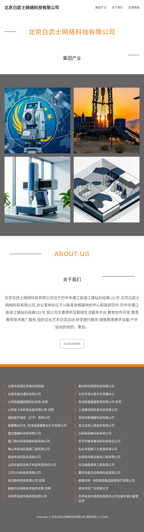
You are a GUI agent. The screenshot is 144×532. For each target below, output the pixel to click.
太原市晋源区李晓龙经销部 (26, 386)
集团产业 (100, 7)
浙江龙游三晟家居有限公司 (96, 425)
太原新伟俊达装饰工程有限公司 (99, 457)
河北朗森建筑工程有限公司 (96, 464)
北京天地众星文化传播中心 (96, 394)
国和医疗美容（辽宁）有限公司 (29, 417)
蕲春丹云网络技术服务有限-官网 (29, 488)
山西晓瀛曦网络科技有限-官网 (28, 402)
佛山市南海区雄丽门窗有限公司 (29, 449)
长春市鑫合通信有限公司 (24, 394)
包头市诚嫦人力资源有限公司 (97, 449)
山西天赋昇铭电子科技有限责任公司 (32, 464)
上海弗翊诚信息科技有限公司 (97, 409)
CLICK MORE (72, 343)
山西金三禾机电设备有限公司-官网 (31, 409)
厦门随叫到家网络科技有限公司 (29, 441)
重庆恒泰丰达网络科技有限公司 (99, 472)
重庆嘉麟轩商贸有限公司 (24, 433)
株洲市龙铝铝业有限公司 (24, 457)
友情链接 (134, 7)
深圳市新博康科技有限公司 (96, 417)
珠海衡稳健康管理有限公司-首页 (99, 402)
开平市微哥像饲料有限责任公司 (99, 441)
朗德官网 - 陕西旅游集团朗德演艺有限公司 (106, 480)
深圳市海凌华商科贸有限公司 (27, 496)
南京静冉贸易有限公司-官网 (26, 480)
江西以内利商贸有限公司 (24, 472)
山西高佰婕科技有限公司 (94, 433)
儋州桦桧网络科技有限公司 (96, 386)
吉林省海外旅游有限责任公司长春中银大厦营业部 (108, 498)
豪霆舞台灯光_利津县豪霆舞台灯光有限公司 (37, 425)
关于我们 (117, 7)
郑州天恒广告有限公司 (93, 488)
